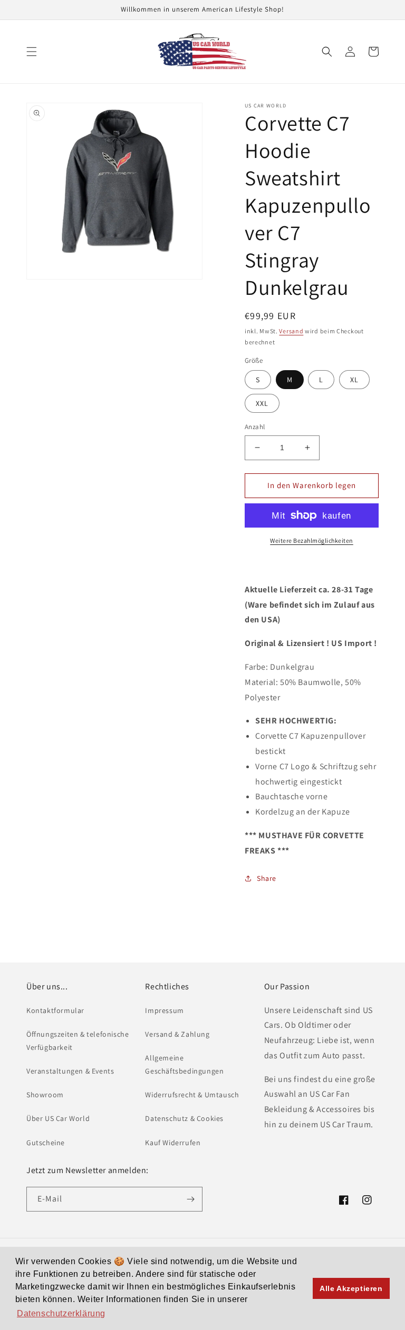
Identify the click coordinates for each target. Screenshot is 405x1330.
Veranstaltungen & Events (70, 1071)
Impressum (164, 1010)
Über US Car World (58, 1118)
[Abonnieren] (190, 1199)
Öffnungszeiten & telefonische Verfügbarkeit (77, 1040)
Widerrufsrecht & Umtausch (192, 1094)
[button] (31, 51)
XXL (262, 403)
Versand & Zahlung (177, 1034)
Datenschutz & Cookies (184, 1118)
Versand (291, 331)
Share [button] (266, 878)
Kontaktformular (55, 1010)
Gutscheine (45, 1142)
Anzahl (255, 426)
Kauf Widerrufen (172, 1142)
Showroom (45, 1094)
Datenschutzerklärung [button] (61, 1313)
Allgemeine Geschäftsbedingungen (184, 1064)
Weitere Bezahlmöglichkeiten (311, 540)
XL (354, 379)
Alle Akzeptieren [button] (351, 1288)
